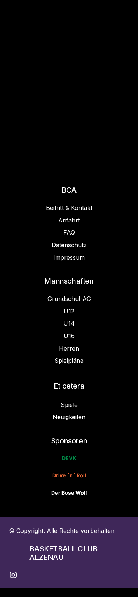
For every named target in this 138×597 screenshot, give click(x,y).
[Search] (107, 101)
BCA (69, 190)
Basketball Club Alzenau (63, 553)
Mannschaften (68, 281)
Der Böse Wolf (69, 492)
